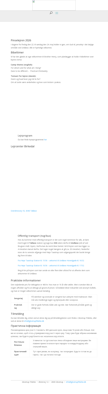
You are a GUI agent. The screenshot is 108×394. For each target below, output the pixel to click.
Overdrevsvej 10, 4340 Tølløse (24, 211)
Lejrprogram (25, 135)
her (45, 139)
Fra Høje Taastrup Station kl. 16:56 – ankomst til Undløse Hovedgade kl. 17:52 (51, 265)
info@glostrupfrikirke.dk (34, 321)
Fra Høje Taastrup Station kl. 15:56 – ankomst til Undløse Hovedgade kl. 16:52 (51, 260)
